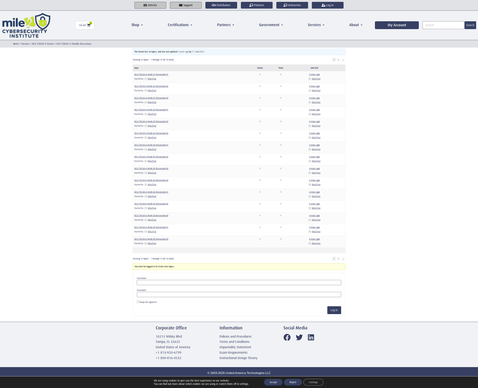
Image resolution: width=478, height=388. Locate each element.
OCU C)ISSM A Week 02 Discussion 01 (151, 109)
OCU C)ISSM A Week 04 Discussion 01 (151, 192)
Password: (141, 290)
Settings (313, 382)
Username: (142, 278)
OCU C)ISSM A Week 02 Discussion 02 (151, 121)
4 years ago (183, 51)
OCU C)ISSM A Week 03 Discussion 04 (151, 180)
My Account (397, 25)
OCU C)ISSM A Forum (43, 43)
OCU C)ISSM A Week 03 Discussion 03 (151, 168)
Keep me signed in (148, 302)
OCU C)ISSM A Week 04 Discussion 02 (151, 203)
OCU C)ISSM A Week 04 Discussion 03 (151, 215)
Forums (25, 43)
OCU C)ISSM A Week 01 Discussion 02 (151, 86)
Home (16, 43)
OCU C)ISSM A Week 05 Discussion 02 (151, 239)
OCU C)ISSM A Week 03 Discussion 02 (151, 156)
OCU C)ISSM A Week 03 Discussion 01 (151, 145)
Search (470, 25)
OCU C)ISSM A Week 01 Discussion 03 (151, 98)
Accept (273, 382)
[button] (137, 25)
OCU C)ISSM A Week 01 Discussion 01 (151, 74)
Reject (293, 382)
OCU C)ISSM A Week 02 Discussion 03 (151, 133)
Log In (334, 310)
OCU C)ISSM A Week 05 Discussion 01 (151, 227)
